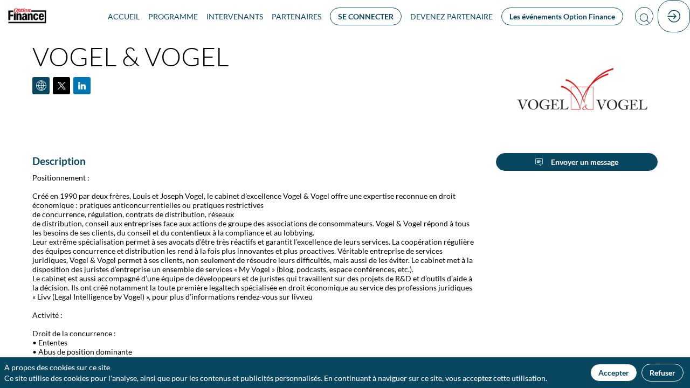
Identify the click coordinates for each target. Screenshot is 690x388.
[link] (124, 16)
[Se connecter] (674, 16)
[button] (366, 16)
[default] (451, 16)
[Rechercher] (644, 16)
